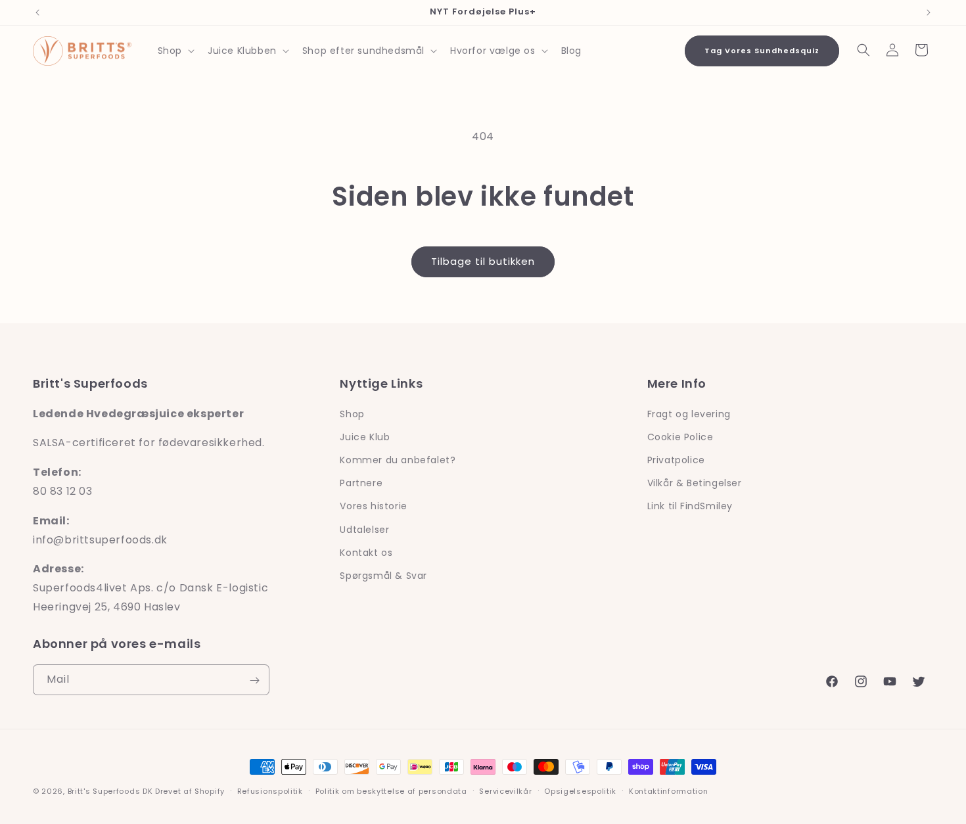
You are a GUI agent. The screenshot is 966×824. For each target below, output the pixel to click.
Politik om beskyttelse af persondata (391, 790)
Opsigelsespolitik (580, 790)
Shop (352, 413)
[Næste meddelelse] (928, 12)
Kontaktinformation (668, 790)
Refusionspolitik (270, 790)
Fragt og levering (689, 413)
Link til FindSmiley (690, 506)
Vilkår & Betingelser (694, 483)
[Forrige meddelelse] (37, 12)
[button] (175, 50)
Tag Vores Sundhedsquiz (761, 50)
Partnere (361, 483)
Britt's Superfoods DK (110, 791)
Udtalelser (364, 529)
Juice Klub (365, 436)
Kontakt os (366, 552)
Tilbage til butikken (483, 261)
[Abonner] (254, 680)
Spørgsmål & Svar (383, 575)
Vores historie (373, 506)
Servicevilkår (505, 790)
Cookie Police (680, 436)
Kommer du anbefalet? (397, 459)
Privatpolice (676, 459)
